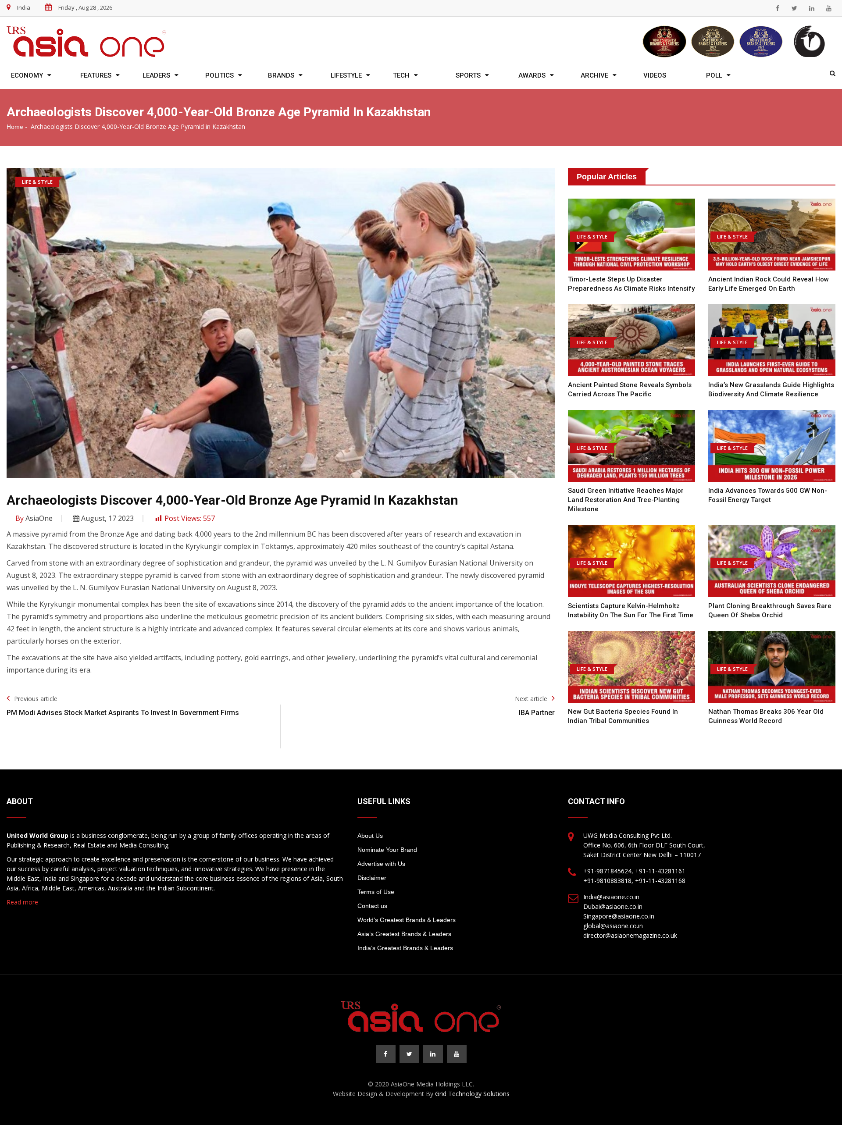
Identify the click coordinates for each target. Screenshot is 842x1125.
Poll (714, 75)
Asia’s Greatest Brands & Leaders (404, 933)
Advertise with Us (381, 863)
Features (95, 75)
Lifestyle (346, 75)
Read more (22, 902)
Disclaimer (371, 877)
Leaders (156, 75)
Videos (654, 75)
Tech (401, 75)
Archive (594, 75)
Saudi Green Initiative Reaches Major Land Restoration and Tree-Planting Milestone (626, 500)
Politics (219, 75)
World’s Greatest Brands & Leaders (406, 919)
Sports (468, 75)
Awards (532, 75)
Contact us (372, 905)
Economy (27, 75)
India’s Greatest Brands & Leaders (405, 947)
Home (15, 126)
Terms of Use (375, 891)
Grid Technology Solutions (472, 1093)
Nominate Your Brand (387, 849)
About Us (370, 835)
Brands (281, 75)
